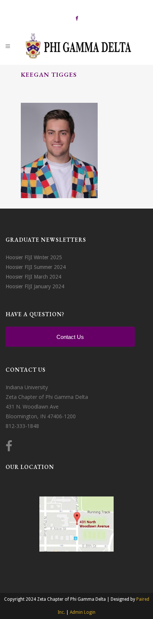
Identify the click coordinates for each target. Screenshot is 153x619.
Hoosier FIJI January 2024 (35, 286)
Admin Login (82, 612)
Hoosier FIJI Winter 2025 (34, 257)
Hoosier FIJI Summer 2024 (36, 267)
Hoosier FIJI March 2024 (33, 277)
